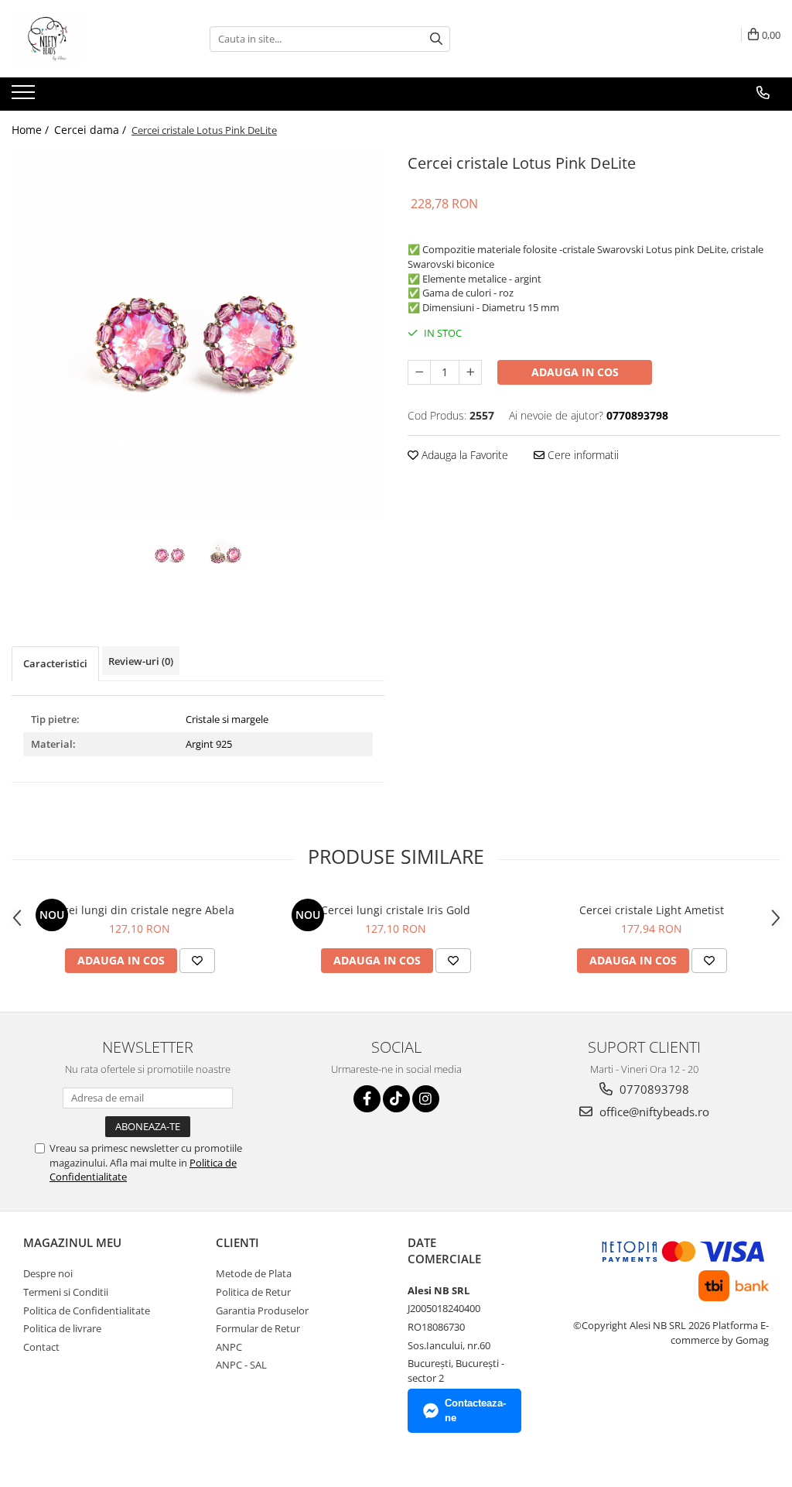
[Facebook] (367, 1098)
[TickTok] (396, 1098)
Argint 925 (209, 744)
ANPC (229, 1347)
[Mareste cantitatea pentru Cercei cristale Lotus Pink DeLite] (470, 372)
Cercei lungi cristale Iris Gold (395, 910)
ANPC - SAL (241, 1365)
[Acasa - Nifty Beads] (89, 39)
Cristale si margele (227, 719)
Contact (41, 1347)
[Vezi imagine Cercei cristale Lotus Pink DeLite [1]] (226, 554)
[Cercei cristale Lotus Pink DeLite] (198, 336)
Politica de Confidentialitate (86, 1310)
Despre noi (48, 1273)
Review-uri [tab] (140, 661)
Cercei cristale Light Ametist (651, 910)
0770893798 (652, 1089)
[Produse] (25, 96)
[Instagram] (425, 1098)
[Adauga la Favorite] (197, 960)
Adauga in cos (575, 372)
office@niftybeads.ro (652, 1111)
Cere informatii (581, 454)
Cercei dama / (91, 129)
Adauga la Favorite (463, 454)
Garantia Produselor (262, 1310)
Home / (32, 129)
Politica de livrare (62, 1328)
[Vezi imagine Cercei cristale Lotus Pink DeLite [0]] (170, 554)
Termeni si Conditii (65, 1292)
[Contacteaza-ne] (763, 92)
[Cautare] (436, 39)
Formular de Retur (258, 1328)
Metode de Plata (254, 1273)
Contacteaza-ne (475, 1410)
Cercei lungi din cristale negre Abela (140, 910)
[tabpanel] (198, 336)
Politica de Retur (253, 1292)
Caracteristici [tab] (55, 663)
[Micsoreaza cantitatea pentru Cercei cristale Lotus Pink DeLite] (419, 372)
